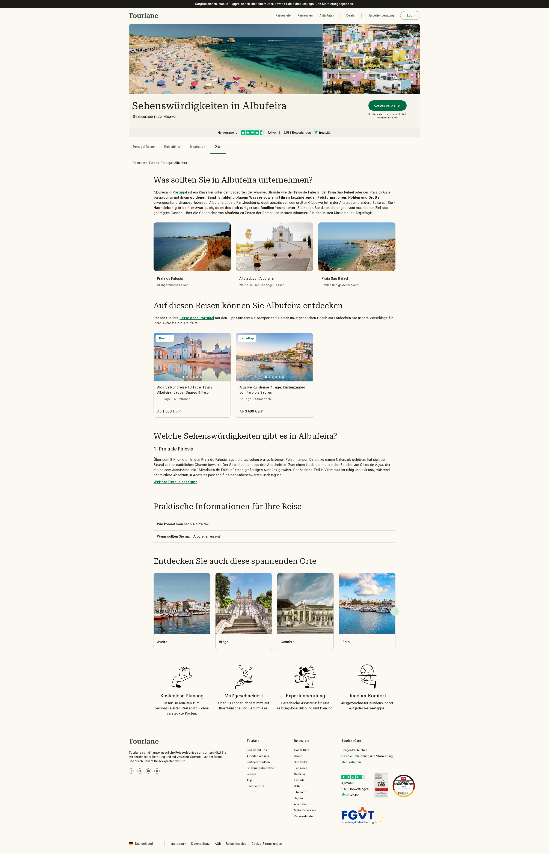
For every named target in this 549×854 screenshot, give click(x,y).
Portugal (167, 163)
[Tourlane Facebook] (131, 771)
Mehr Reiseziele (305, 810)
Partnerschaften (258, 762)
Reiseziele (140, 163)
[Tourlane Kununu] (157, 771)
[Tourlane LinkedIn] (148, 771)
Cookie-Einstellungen (267, 843)
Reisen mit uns (257, 750)
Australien (301, 804)
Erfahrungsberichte (260, 768)
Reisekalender (304, 816)
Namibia (299, 774)
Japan (298, 798)
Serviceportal (256, 786)
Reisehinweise (236, 843)
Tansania (300, 768)
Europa (154, 163)
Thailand (300, 792)
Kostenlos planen (387, 105)
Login (411, 15)
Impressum (178, 843)
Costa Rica (301, 750)
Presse (252, 774)
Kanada (299, 780)
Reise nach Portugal (196, 318)
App (249, 780)
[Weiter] (394, 611)
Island (298, 756)
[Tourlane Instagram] (139, 771)
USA (297, 786)
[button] (143, 15)
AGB (218, 843)
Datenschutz (200, 843)
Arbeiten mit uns (258, 756)
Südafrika (301, 762)
